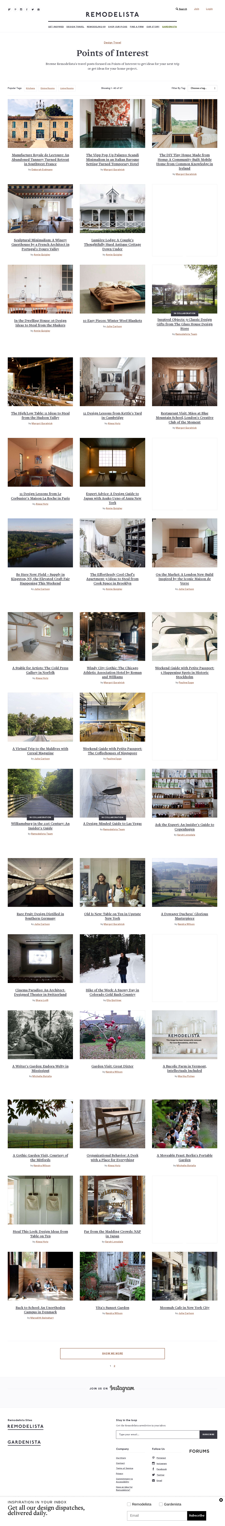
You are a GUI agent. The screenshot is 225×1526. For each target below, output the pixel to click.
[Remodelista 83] (32, 9)
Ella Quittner (114, 1000)
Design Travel (75, 27)
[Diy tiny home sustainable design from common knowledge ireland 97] (184, 123)
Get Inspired (56, 27)
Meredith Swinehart (42, 1318)
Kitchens (30, 88)
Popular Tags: (15, 88)
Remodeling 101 (96, 27)
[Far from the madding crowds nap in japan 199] (112, 1200)
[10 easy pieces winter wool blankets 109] (112, 289)
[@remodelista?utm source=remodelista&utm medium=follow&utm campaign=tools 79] (9, 9)
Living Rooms (67, 88)
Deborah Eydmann (42, 169)
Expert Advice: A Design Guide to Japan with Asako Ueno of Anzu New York (112, 498)
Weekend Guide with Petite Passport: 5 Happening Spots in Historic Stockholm (184, 673)
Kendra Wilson (186, 924)
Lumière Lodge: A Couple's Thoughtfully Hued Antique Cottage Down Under (112, 245)
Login (209, 9)
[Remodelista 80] (15, 9)
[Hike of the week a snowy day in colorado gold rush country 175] (112, 958)
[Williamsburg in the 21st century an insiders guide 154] (40, 793)
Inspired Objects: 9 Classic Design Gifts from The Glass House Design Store (185, 324)
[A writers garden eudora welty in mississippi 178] (40, 1034)
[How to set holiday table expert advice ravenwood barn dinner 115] (40, 381)
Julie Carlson (114, 326)
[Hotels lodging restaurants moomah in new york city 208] (184, 1276)
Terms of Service (124, 1468)
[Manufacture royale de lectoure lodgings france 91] (40, 123)
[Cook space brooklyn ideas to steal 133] (112, 542)
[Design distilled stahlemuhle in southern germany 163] (40, 882)
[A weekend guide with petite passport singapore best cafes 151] (112, 717)
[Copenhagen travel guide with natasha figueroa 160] (184, 793)
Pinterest (161, 1458)
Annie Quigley (42, 255)
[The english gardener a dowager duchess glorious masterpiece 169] (184, 882)
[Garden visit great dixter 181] (112, 1034)
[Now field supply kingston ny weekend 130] (40, 542)
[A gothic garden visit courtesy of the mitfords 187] (40, 1123)
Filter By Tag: (179, 88)
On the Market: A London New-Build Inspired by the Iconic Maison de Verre (184, 579)
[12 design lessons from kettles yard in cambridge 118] (112, 381)
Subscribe (196, 1516)
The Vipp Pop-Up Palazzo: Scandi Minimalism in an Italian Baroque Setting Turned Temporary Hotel (112, 160)
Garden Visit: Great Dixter (112, 1066)
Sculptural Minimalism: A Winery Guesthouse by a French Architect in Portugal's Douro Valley (40, 245)
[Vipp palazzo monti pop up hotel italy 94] (112, 123)
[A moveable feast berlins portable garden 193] (184, 1123)
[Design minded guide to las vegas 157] (112, 793)
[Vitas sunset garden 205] (112, 1276)
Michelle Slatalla (42, 1076)
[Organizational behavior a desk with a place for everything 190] (112, 1123)
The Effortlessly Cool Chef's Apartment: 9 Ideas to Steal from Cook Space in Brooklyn (112, 579)
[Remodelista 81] (21, 9)
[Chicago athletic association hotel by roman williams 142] (112, 636)
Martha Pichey (186, 1076)
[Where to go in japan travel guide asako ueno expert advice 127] (112, 462)
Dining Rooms (48, 88)
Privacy (119, 1473)
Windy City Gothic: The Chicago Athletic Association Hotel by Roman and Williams (112, 673)
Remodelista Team (186, 334)
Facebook (162, 1469)
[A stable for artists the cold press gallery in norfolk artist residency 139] (40, 636)
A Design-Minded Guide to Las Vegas (112, 824)
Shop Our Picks (117, 27)
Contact (120, 1463)
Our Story (153, 27)
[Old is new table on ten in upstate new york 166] (112, 882)
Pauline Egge (186, 682)
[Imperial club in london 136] (184, 542)
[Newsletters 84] (38, 9)
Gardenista (169, 27)
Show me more (112, 1353)
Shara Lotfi (42, 1000)
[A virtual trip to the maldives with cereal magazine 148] (40, 717)
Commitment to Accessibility (124, 1480)
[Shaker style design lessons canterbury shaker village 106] (40, 289)
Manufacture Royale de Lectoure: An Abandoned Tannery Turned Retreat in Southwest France (40, 160)
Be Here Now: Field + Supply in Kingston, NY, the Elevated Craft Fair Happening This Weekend (40, 579)
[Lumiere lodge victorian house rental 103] (112, 208)
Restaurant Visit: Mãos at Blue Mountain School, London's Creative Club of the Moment (184, 418)
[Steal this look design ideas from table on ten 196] (40, 1200)
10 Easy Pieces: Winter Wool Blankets (112, 321)
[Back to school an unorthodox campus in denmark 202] (40, 1276)
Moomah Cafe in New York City (185, 1308)
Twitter (160, 1475)
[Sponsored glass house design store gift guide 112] (184, 289)
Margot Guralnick (114, 169)
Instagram (162, 1463)
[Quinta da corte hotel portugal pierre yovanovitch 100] (40, 208)
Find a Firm (137, 27)
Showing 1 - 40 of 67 (112, 88)
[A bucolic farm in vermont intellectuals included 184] (184, 1034)
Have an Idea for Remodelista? (124, 1488)
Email (159, 1481)
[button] (180, 9)
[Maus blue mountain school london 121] (184, 381)
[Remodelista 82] (26, 9)
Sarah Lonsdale (186, 835)
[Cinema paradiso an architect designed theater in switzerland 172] (40, 958)
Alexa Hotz (114, 423)
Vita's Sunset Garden (112, 1308)
